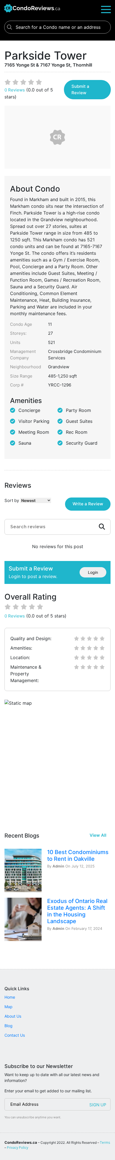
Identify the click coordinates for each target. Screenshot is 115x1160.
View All (98, 835)
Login (93, 572)
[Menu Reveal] (106, 9)
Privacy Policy (17, 1147)
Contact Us (14, 1035)
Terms (105, 1142)
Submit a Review (80, 89)
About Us (12, 1016)
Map (8, 1006)
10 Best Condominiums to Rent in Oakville (78, 855)
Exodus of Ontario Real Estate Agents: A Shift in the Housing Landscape (77, 911)
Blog (8, 1025)
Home (9, 997)
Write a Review (88, 503)
